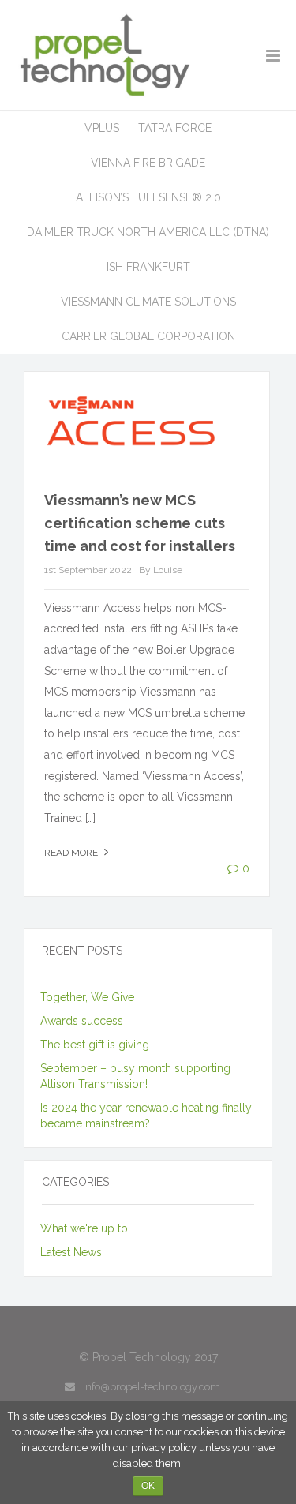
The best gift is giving (94, 1044)
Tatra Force (175, 128)
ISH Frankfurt (148, 267)
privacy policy (164, 1447)
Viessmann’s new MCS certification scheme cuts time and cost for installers (139, 523)
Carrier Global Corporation (148, 336)
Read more (72, 852)
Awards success (81, 1021)
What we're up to (84, 1228)
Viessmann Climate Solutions (148, 301)
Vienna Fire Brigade (148, 162)
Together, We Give (87, 997)
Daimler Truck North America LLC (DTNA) (148, 232)
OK (148, 1485)
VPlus (101, 128)
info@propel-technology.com (151, 1387)
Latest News (71, 1252)
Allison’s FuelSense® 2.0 (148, 197)
